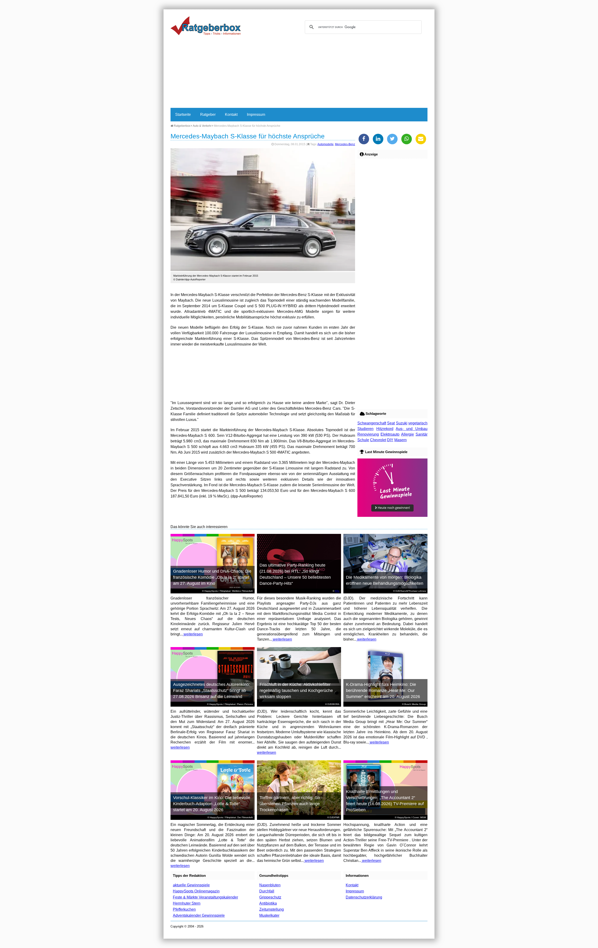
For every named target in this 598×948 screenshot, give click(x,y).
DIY (390, 440)
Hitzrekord (384, 429)
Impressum (256, 114)
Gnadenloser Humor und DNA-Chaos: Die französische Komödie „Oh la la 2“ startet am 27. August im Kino (212, 577)
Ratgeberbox (181, 125)
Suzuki (401, 423)
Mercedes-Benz (345, 144)
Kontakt (231, 114)
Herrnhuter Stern (186, 903)
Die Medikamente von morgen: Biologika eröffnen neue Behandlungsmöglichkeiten (384, 580)
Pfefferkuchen (184, 909)
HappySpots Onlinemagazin (196, 891)
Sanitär (421, 434)
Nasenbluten (270, 885)
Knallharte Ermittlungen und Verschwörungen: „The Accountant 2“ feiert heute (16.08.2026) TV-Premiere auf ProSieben (385, 800)
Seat (391, 423)
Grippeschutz (270, 897)
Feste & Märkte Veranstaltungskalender (205, 897)
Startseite (183, 114)
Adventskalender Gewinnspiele (199, 915)
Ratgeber (208, 114)
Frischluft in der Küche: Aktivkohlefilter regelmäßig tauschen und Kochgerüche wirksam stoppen (296, 690)
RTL (337, 591)
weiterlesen (193, 634)
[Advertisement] (299, 73)
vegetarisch (417, 423)
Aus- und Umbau (411, 429)
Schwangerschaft (371, 423)
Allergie (407, 434)
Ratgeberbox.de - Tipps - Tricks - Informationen (206, 25)
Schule (363, 440)
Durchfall (266, 891)
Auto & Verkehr (202, 125)
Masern (400, 440)
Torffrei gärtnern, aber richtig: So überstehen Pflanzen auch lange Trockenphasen (290, 803)
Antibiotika (268, 903)
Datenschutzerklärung (364, 897)
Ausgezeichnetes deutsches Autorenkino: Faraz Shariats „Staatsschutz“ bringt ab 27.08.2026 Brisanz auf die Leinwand (211, 690)
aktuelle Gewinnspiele (191, 885)
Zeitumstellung (271, 909)
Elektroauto (390, 434)
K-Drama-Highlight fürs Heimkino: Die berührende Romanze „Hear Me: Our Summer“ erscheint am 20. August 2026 (383, 690)
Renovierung (368, 434)
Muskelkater (269, 915)
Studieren (365, 429)
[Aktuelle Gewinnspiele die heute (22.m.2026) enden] (392, 516)
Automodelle (325, 144)
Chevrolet (378, 440)
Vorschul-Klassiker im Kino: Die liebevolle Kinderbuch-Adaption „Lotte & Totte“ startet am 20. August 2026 (211, 803)
